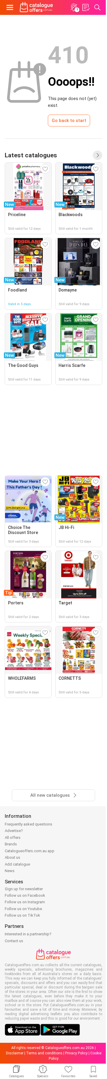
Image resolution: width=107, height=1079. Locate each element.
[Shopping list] (85, 7)
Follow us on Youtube (23, 909)
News (10, 871)
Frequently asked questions (28, 824)
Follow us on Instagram (25, 902)
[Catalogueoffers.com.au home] (36, 7)
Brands (11, 844)
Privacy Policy (76, 1053)
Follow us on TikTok (22, 915)
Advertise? (14, 830)
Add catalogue (17, 864)
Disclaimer (14, 1053)
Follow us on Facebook (25, 895)
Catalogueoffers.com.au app (29, 851)
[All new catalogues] (97, 155)
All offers (13, 837)
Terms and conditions (44, 1053)
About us (12, 857)
